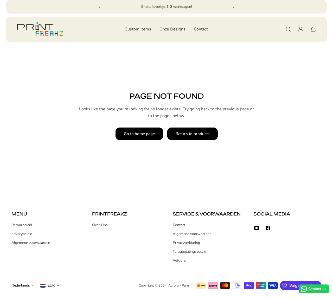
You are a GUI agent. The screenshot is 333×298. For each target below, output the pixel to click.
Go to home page (139, 133)
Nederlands (20, 285)
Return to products (192, 133)
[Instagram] (256, 228)
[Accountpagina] (300, 29)
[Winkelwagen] (313, 29)
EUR (51, 285)
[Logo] (40, 29)
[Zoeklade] (288, 29)
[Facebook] (268, 228)
